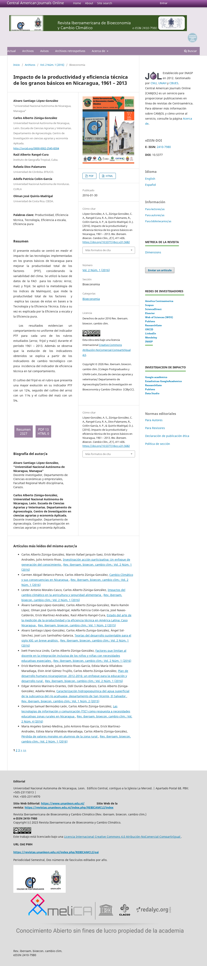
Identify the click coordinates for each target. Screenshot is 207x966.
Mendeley (151, 337)
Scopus (149, 305)
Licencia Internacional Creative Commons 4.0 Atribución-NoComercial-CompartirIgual (122, 836)
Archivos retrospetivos (70, 51)
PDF (91, 176)
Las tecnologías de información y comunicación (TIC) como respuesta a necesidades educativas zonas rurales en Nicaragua (75, 711)
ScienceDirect (153, 309)
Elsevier (150, 313)
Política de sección (157, 444)
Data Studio (152, 393)
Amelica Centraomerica (159, 301)
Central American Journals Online (35, 2)
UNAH (162, 83)
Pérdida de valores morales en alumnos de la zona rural (59, 736)
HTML (109, 176)
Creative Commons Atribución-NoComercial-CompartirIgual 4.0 (106, 350)
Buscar (192, 51)
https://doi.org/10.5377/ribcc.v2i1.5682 (106, 242)
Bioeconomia (91, 299)
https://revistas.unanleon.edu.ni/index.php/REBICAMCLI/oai (56, 852)
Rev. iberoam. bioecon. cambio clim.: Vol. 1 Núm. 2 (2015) (77, 625)
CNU (154, 83)
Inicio (16, 65)
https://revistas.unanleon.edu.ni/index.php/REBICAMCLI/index (69, 807)
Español (150, 185)
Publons (150, 321)
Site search (104, 3)
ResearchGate (153, 325)
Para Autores (154, 420)
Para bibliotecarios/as (158, 221)
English (150, 179)
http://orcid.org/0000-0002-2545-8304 (36, 148)
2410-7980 (164, 147)
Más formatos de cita (98, 250)
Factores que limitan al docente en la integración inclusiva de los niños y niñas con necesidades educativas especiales (73, 656)
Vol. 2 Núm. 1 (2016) (52, 65)
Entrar (163, 3)
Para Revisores (155, 428)
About (89, 3)
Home (77, 3)
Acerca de (99, 51)
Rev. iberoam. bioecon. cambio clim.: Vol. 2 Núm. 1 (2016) (92, 661)
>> (24, 750)
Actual (11, 51)
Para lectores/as (155, 209)
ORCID (149, 329)
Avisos (44, 51)
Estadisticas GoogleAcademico (163, 381)
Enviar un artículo (160, 270)
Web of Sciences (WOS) (159, 317)
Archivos (28, 51)
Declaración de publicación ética (167, 436)
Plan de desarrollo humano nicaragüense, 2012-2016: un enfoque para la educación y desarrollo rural (74, 676)
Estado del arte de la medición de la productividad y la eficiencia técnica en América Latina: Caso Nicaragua (76, 620)
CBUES (173, 83)
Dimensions (153, 252)
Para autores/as (154, 215)
